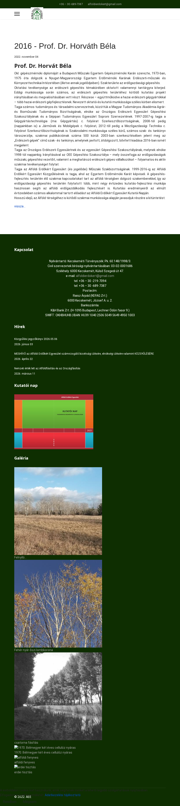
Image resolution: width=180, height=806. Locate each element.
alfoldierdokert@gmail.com (105, 4)
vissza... (19, 206)
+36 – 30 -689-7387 (71, 4)
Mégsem (29, 802)
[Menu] (17, 13)
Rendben (9, 802)
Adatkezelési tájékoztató (63, 795)
